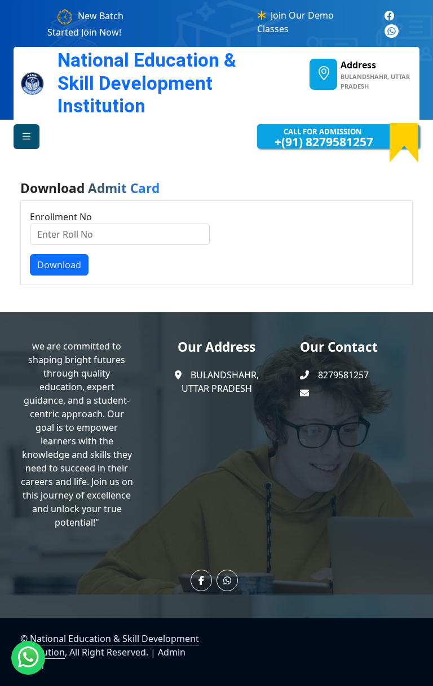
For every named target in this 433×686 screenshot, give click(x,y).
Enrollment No (61, 217)
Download (59, 265)
